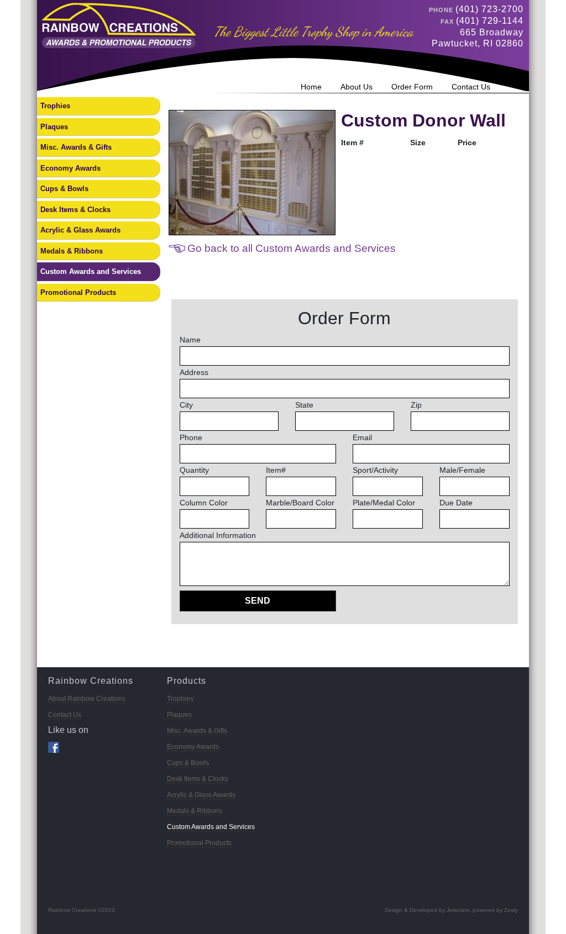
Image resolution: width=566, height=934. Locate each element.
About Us (356, 86)
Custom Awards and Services (90, 271)
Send (257, 600)
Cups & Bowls (64, 188)
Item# (276, 470)
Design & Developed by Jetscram (427, 910)
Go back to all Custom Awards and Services (291, 248)
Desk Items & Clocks (75, 209)
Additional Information (218, 535)
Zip (416, 404)
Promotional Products (78, 292)
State (304, 404)
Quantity (194, 470)
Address (194, 372)
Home (311, 86)
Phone (191, 437)
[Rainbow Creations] (116, 24)
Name (190, 339)
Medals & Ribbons (71, 251)
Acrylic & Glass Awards (80, 230)
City (186, 404)
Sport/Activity (375, 470)
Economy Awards (70, 168)
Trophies (55, 106)
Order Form (412, 86)
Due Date (456, 502)
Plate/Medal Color (384, 502)
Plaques (54, 127)
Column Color (204, 502)
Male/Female (462, 470)
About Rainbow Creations (86, 699)
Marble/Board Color (300, 502)
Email (362, 437)
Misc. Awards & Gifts (76, 147)
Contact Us (471, 86)
